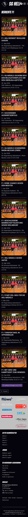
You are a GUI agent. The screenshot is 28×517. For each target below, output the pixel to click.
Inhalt (9, 498)
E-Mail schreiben (8, 493)
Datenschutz (5, 500)
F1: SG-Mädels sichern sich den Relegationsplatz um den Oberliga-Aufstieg (14, 78)
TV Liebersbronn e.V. (20, 514)
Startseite (4, 498)
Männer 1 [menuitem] (4, 436)
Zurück (5, 391)
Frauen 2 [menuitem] (4, 442)
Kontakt (14, 498)
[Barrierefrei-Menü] (21, 3)
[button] (24, 3)
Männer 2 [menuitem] (4, 440)
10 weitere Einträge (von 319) (11, 385)
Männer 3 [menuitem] (4, 444)
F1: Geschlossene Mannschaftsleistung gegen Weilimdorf (12, 223)
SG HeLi (14, 3)
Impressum (19, 498)
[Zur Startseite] (4, 3)
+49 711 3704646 (8, 490)
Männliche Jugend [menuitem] (7, 455)
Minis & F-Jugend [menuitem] (6, 457)
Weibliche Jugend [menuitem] (6, 453)
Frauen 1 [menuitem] (4, 438)
